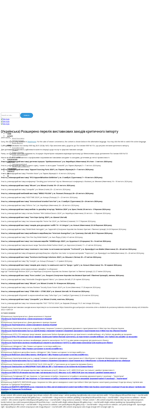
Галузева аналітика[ (19, 164)
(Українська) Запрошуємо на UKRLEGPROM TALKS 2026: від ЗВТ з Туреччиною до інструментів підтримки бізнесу (47, 366)
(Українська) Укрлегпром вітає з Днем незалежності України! (26, 319)
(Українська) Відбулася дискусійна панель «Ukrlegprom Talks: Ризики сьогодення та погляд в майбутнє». (45, 354)
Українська (31, 141)
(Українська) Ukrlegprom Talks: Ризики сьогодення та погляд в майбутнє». (32, 348)
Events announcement (20, 155)
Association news (18, 148)
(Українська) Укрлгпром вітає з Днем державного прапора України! (29, 325)
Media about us (17, 143)
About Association (18, 138)
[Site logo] (5, 119)
